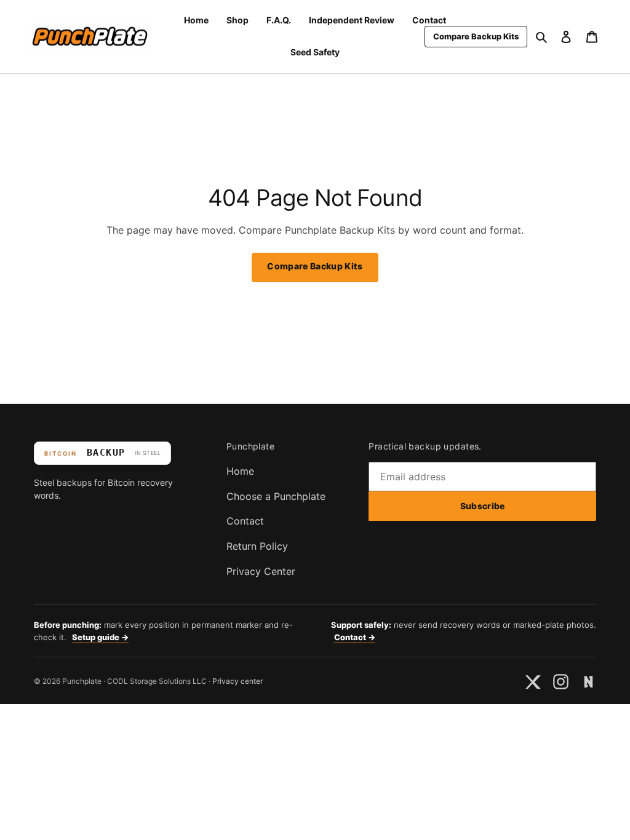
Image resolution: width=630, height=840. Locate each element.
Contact (245, 521)
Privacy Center (260, 571)
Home (240, 471)
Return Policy (257, 546)
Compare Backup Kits (315, 266)
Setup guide (100, 637)
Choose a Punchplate (275, 496)
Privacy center (237, 681)
